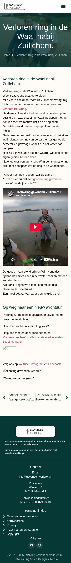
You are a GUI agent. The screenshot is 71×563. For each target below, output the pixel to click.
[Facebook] (31, 545)
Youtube (24, 364)
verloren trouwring (14, 109)
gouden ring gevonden (47, 179)
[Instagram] (39, 545)
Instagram (37, 364)
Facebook (54, 364)
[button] (63, 6)
